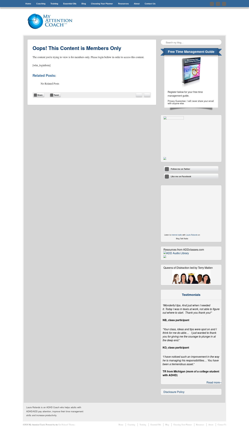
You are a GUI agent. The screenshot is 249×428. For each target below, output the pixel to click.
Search (163, 42)
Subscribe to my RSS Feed (224, 4)
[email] (139, 95)
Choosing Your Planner (102, 3)
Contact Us (150, 3)
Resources (123, 3)
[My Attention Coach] (52, 21)
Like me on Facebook (218, 4)
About (137, 3)
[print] (147, 95)
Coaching (40, 3)
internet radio (177, 235)
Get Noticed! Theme (66, 424)
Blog (83, 3)
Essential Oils (69, 3)
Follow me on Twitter (212, 4)
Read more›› (214, 382)
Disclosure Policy (173, 392)
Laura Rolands (192, 235)
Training (54, 3)
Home (28, 3)
